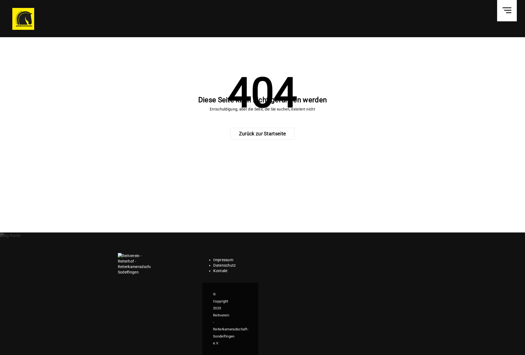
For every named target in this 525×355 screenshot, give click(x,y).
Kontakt (220, 271)
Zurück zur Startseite (262, 133)
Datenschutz (224, 265)
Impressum (223, 260)
